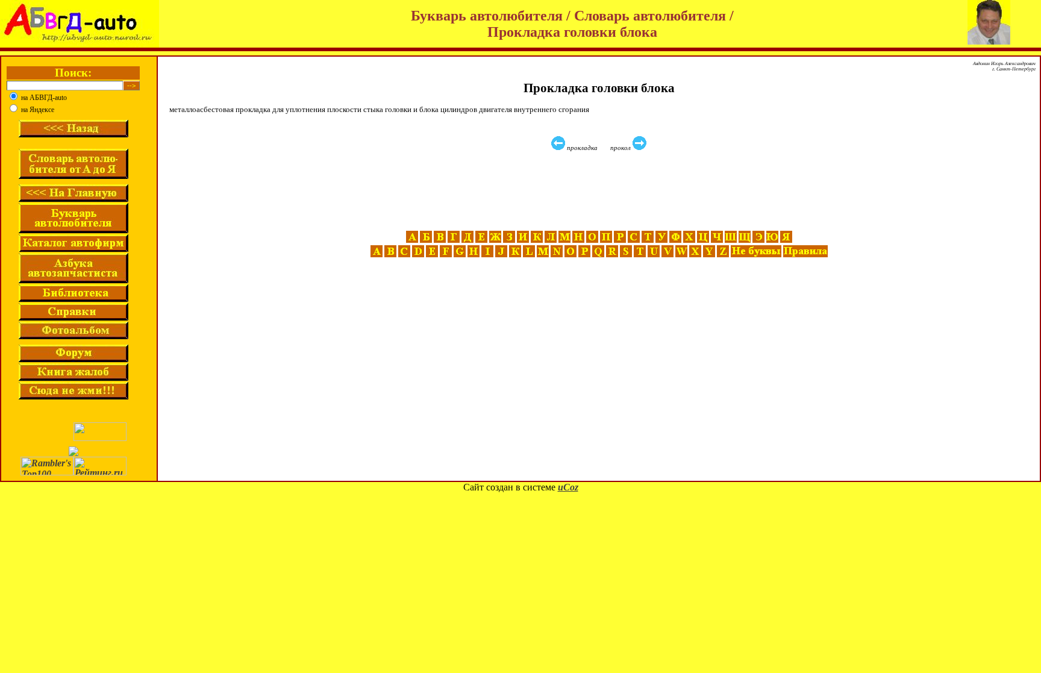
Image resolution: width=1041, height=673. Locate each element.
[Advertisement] (601, 191)
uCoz (568, 487)
